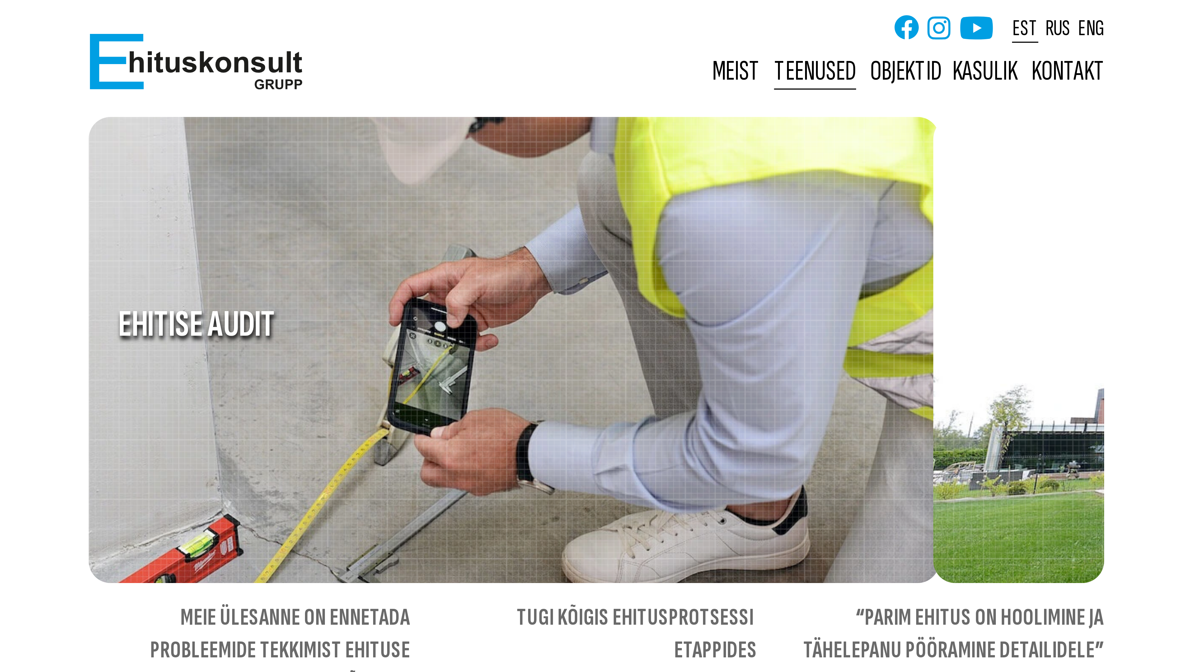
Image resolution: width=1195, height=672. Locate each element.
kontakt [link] (1068, 72)
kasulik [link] (984, 72)
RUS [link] (1058, 28)
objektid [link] (906, 72)
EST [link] (1025, 28)
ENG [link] (1091, 28)
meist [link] (736, 72)
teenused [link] (815, 72)
